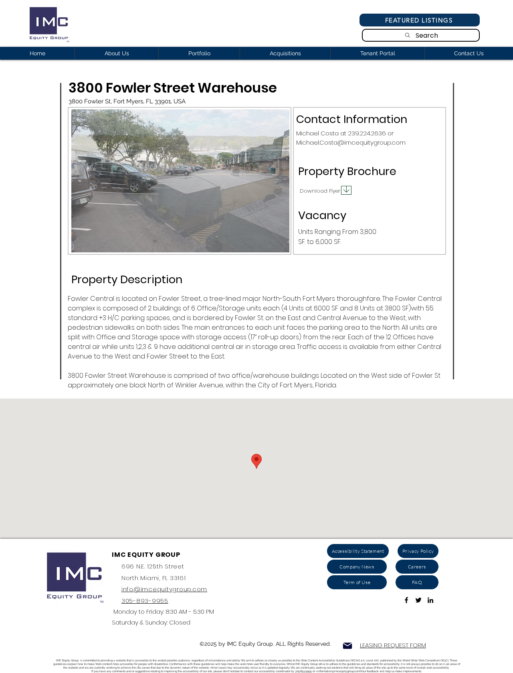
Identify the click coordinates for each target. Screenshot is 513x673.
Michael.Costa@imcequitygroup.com (351, 142)
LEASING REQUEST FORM (393, 645)
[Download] (346, 190)
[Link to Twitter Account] (418, 600)
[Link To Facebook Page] (406, 600)
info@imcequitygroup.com (164, 589)
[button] (180, 180)
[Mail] (347, 646)
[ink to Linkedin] (430, 600)
